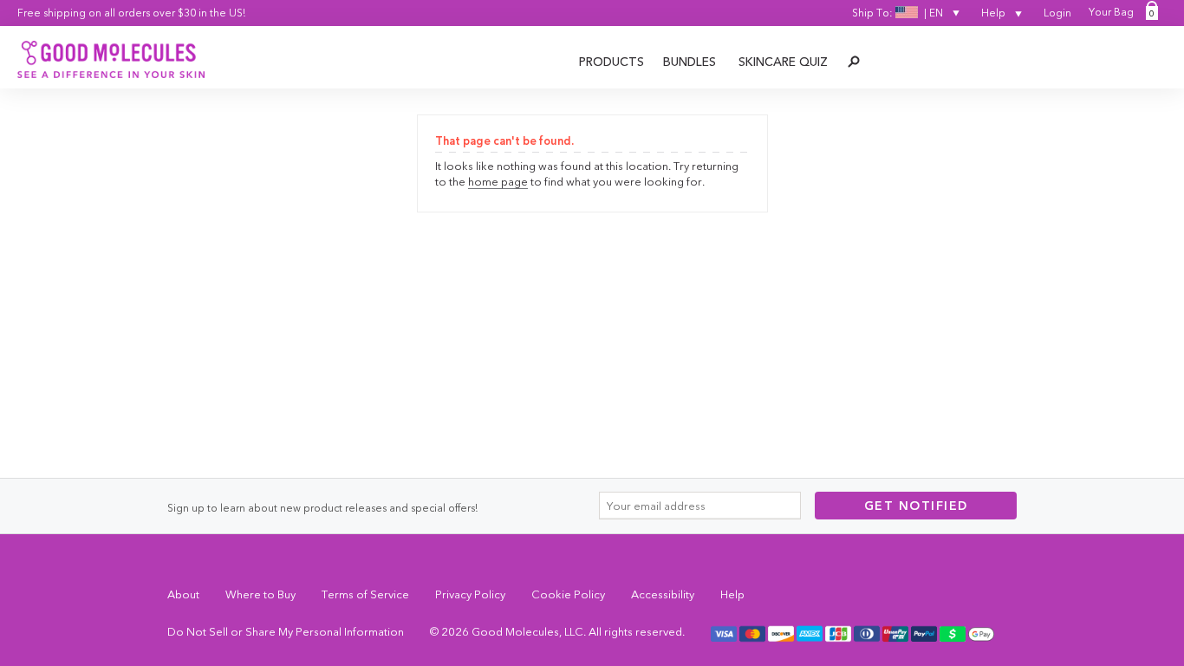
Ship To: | (897, 12)
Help (994, 12)
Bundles (689, 61)
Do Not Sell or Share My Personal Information (285, 631)
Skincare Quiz (783, 61)
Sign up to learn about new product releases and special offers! (322, 507)
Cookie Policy (568, 594)
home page (498, 181)
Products (611, 61)
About (183, 594)
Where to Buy (260, 594)
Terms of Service (365, 594)
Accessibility (662, 594)
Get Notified (916, 505)
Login (1057, 12)
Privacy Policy (470, 594)
